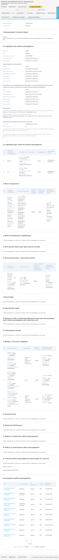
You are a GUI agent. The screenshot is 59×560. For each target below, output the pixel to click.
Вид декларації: (5, 13)
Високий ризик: (5, 17)
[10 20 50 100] (29, 541)
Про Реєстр (4, 6)
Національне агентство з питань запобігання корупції (46, 557)
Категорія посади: (40, 13)
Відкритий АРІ (12, 6)
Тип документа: (20, 13)
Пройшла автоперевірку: (34, 17)
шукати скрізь (41, 9)
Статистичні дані (22, 6)
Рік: (13, 13)
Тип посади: (30, 13)
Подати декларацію (35, 6)
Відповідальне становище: (18, 17)
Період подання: (51, 13)
